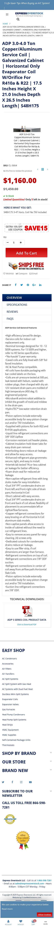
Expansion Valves (10, 704)
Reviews (12, 312)
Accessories (7, 663)
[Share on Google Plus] (34, 285)
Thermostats (8, 745)
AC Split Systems (10, 679)
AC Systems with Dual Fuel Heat (17, 689)
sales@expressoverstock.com (29, 883)
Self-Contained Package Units (16, 740)
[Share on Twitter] (22, 285)
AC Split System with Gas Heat (16, 684)
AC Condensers (9, 658)
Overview (14, 298)
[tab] (27, 297)
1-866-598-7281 (44, 880)
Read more (7, 908)
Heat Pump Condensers (13, 714)
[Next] (48, 170)
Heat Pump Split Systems (14, 719)
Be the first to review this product (17, 171)
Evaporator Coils (10, 699)
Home (5, 24)
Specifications (17, 305)
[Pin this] (28, 285)
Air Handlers (8, 673)
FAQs (10, 319)
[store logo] (29, 14)
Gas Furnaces (8, 709)
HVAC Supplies (9, 734)
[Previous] (38, 170)
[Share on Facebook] (15, 285)
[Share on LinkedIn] (40, 285)
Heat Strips (7, 724)
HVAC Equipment (10, 729)
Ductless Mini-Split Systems (15, 694)
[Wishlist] (20, 921)
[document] (27, 909)
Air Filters (6, 668)
